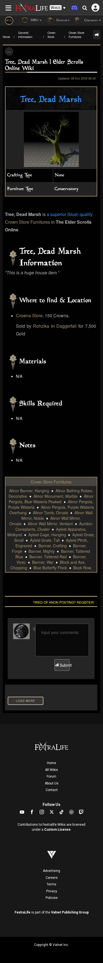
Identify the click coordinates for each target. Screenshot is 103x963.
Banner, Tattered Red (48, 556)
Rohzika (41, 326)
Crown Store (51, 35)
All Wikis (51, 770)
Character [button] (90, 20)
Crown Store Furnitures (76, 35)
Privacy (51, 891)
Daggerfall (66, 326)
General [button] (61, 20)
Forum (51, 776)
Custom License (57, 829)
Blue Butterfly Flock (50, 567)
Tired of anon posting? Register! (63, 602)
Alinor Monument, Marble (55, 496)
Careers (52, 878)
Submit (64, 665)
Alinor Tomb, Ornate (50, 512)
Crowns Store (29, 315)
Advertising (51, 871)
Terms (51, 884)
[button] (57, 8)
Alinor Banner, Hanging (29, 490)
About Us (52, 783)
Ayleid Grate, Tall (45, 540)
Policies (52, 898)
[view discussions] (96, 34)
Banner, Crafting (52, 545)
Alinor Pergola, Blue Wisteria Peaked (51, 498)
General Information (25, 35)
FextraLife (22, 912)
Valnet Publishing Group (70, 912)
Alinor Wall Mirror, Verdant (50, 523)
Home (6, 37)
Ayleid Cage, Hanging (47, 534)
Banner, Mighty (42, 551)
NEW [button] (34, 20)
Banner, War (43, 562)
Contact (52, 790)
